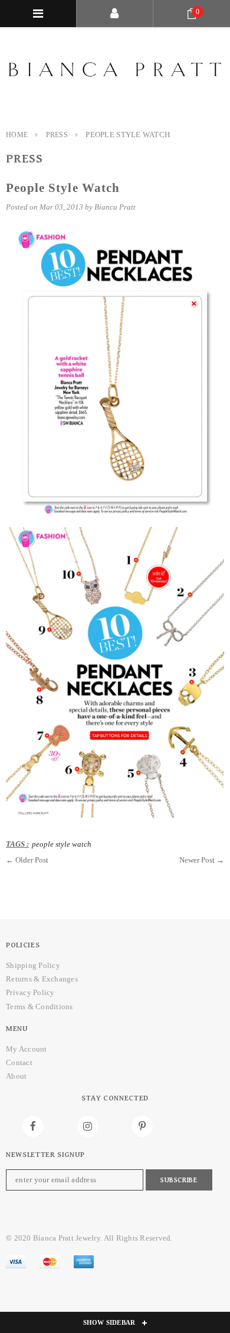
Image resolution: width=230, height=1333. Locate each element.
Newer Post (197, 859)
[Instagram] (87, 1126)
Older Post (31, 859)
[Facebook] (33, 1126)
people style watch (61, 844)
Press (57, 135)
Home (17, 135)
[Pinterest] (142, 1126)
